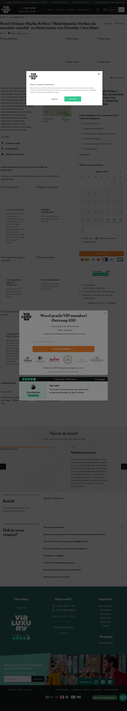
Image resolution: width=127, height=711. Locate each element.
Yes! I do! (72, 99)
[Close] (99, 74)
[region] (64, 88)
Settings (54, 99)
